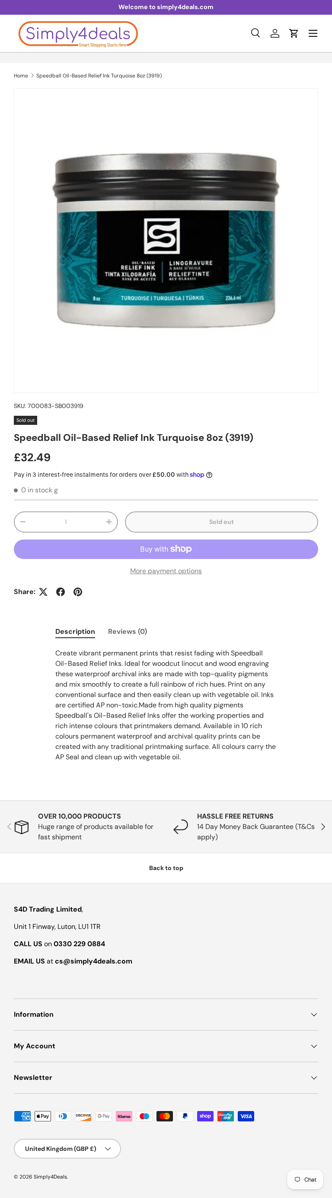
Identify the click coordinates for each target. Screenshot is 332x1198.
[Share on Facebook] (60, 592)
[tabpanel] (166, 705)
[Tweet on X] (43, 592)
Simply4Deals (50, 1176)
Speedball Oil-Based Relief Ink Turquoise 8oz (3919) (99, 75)
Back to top (166, 868)
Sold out (221, 522)
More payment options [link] (166, 570)
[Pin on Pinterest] (77, 592)
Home (21, 75)
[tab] (75, 631)
